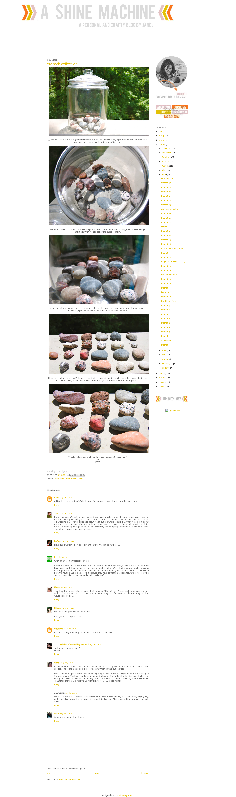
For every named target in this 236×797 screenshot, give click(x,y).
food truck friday (169, 301)
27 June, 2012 (66, 713)
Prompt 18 (166, 244)
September (167, 161)
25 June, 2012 (96, 644)
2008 (162, 386)
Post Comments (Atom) (70, 779)
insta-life (165, 292)
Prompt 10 (166, 297)
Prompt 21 (166, 231)
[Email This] (71, 475)
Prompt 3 (165, 332)
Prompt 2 (165, 336)
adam (56, 478)
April (164, 354)
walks (80, 478)
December (167, 148)
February (166, 363)
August (165, 166)
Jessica (57, 608)
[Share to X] (77, 475)
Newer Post (52, 773)
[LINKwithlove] (172, 410)
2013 (162, 140)
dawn (56, 663)
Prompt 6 (165, 318)
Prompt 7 (165, 314)
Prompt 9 (165, 305)
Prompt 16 (166, 257)
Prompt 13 (166, 279)
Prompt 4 (165, 327)
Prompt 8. (165, 310)
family (74, 478)
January (165, 368)
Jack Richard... (167, 178)
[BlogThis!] (74, 475)
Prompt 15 (166, 266)
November (167, 153)
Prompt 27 (166, 196)
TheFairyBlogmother (124, 795)
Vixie (56, 713)
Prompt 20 (166, 235)
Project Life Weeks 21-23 (173, 261)
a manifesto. (167, 340)
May (164, 350)
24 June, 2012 (65, 497)
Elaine (57, 587)
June (164, 174)
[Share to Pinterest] (83, 475)
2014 (162, 136)
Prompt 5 (165, 323)
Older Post (144, 773)
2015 (162, 131)
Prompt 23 (166, 218)
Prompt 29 (166, 187)
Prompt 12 (166, 283)
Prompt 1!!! (166, 345)
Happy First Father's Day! (172, 248)
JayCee (57, 541)
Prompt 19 (166, 240)
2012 (161, 144)
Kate (56, 497)
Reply (56, 505)
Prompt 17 (166, 253)
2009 (161, 382)
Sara (56, 513)
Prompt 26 (166, 200)
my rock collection (170, 209)
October (166, 157)
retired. (164, 226)
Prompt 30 (166, 183)
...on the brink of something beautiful (71, 644)
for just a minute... (169, 275)
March (165, 359)
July (164, 170)
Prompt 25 (166, 205)
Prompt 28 (166, 191)
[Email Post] (68, 475)
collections (65, 478)
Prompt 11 (166, 288)
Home (98, 773)
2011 (161, 373)
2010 (161, 377)
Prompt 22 (166, 222)
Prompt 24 (166, 213)
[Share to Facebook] (80, 475)
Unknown (58, 628)
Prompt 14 (166, 270)
